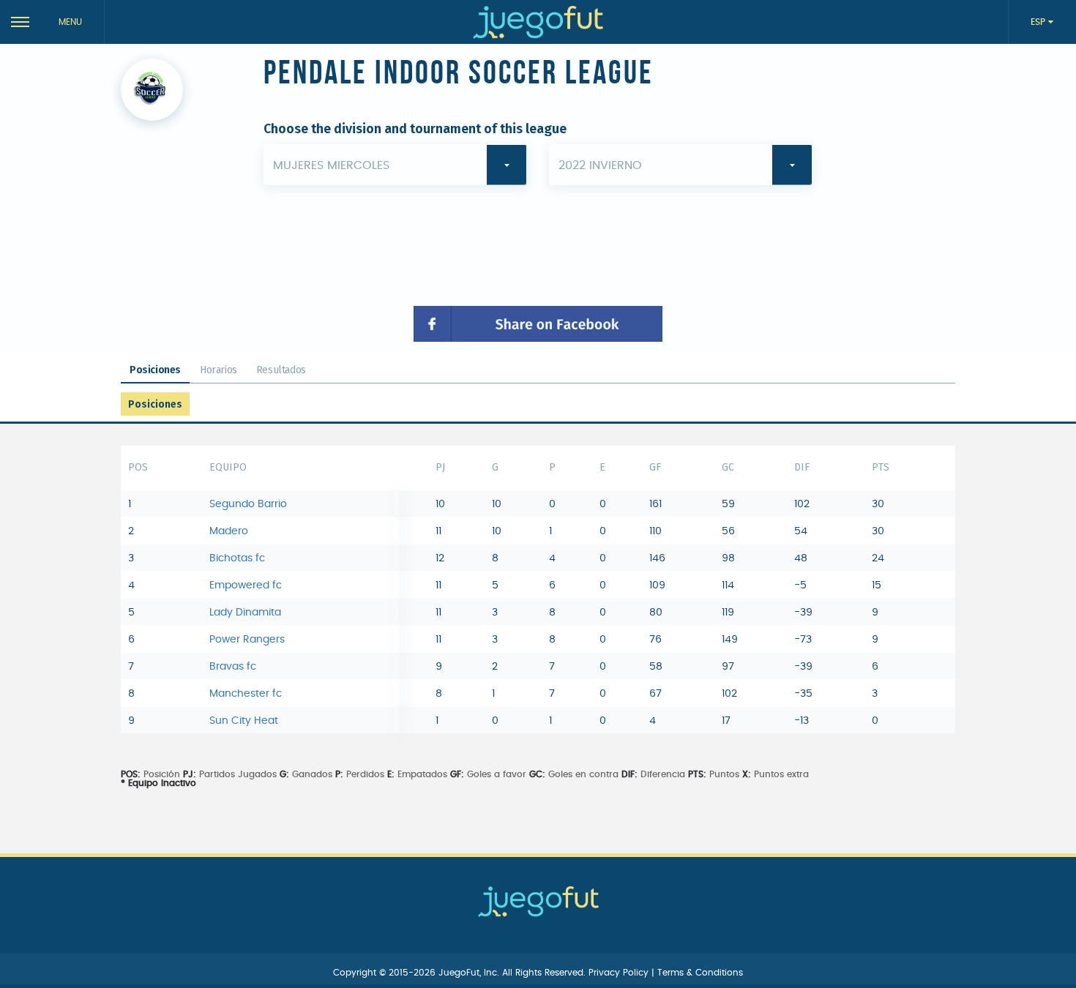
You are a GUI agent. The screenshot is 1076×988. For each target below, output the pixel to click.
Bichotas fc (237, 558)
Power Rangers (247, 640)
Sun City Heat (243, 721)
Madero (228, 531)
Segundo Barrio (248, 504)
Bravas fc (232, 667)
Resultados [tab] (281, 370)
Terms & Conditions (700, 972)
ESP (1039, 22)
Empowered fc (245, 585)
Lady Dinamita (245, 612)
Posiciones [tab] (155, 370)
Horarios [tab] (218, 370)
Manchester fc (245, 694)
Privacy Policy (620, 972)
